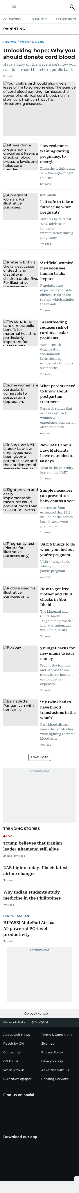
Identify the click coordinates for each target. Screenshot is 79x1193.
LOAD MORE (39, 757)
